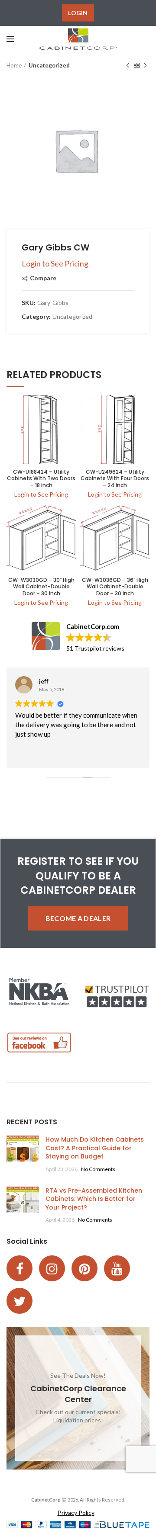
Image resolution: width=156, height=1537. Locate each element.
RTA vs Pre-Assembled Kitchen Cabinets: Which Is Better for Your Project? (94, 1199)
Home (14, 65)
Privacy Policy (76, 1512)
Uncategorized (49, 65)
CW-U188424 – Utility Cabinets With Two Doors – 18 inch (41, 478)
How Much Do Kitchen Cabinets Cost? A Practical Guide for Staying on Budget (95, 1148)
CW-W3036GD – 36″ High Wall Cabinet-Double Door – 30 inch (115, 587)
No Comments (98, 1169)
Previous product (128, 65)
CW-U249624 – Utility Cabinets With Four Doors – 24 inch (115, 478)
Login (78, 12)
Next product (145, 65)
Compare (43, 278)
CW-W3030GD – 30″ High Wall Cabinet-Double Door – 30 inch (41, 587)
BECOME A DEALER (78, 918)
